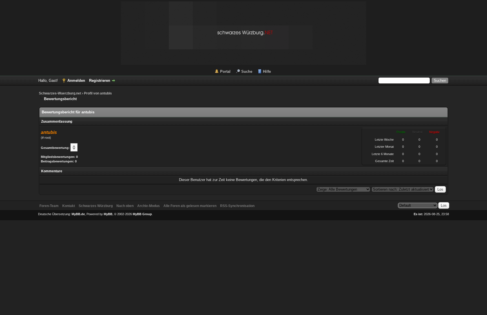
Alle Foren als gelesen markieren (189, 206)
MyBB (108, 214)
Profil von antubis (98, 93)
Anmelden (76, 80)
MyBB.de (78, 214)
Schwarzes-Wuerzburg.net (60, 93)
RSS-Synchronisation (237, 206)
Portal (225, 71)
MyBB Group (142, 214)
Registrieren (99, 80)
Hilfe (267, 71)
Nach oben (125, 206)
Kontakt (68, 206)
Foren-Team (49, 206)
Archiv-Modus (148, 206)
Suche (246, 71)
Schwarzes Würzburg (96, 206)
